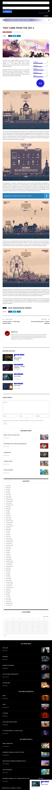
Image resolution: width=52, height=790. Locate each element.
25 (13, 631)
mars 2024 (8, 536)
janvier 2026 (8, 497)
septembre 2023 (9, 545)
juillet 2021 (8, 591)
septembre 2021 (9, 587)
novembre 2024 (9, 522)
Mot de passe (26, 5)
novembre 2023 (9, 541)
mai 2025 (8, 512)
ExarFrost (14, 332)
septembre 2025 (9, 504)
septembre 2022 (9, 566)
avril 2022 (8, 575)
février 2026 (8, 496)
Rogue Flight (17, 385)
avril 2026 (8, 492)
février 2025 (8, 517)
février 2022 (8, 578)
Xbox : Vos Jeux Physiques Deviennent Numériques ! (18, 359)
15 (38, 626)
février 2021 (8, 599)
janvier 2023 (8, 559)
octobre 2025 (9, 503)
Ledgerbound (7, 452)
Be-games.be (13, 788)
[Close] (31, 778)
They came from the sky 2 (19, 307)
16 (45, 626)
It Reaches (5, 713)
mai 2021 (8, 594)
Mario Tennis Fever (8, 743)
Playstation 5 (20, 383)
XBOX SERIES (28, 307)
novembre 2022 (9, 562)
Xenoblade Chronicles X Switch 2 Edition (13, 752)
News (15, 354)
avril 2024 (8, 534)
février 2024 (8, 538)
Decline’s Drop (6, 682)
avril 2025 (8, 513)
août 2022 (8, 568)
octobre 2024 (9, 524)
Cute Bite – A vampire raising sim (19, 367)
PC (18, 354)
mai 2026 (8, 490)
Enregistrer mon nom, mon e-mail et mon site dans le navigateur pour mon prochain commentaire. (23, 420)
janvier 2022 (8, 580)
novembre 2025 (9, 501)
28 (32, 631)
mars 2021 (8, 598)
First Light (5, 647)
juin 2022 (8, 571)
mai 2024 (8, 533)
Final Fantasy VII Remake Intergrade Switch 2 (14, 761)
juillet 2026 (8, 487)
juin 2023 (8, 550)
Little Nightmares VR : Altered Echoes (13, 730)
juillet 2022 (8, 569)
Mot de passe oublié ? (44, 12)
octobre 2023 (9, 543)
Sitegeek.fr (18, 788)
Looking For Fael (8, 461)
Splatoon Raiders (8, 470)
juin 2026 (8, 489)
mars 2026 (8, 494)
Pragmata (5, 656)
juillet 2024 (8, 529)
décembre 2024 (9, 520)
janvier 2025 (8, 519)
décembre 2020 (9, 603)
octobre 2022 (9, 564)
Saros (4, 695)
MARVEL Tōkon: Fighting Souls (12, 435)
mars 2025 (8, 515)
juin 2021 (8, 592)
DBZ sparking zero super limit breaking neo (15, 443)
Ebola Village (17, 376)
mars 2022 (8, 576)
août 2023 (8, 547)
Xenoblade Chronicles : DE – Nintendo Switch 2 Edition (17, 778)
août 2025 (8, 506)
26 (19, 631)
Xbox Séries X (9, 32)
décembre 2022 (9, 561)
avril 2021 (8, 596)
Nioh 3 (4, 704)
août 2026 (8, 485)
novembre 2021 (9, 583)
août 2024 (8, 527)
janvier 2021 (8, 601)
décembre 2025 (9, 499)
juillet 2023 (8, 548)
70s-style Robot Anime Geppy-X (11, 674)
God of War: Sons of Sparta (10, 722)
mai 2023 (8, 552)
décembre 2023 (9, 540)
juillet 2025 (8, 508)
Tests (4, 32)
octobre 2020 (9, 605)
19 (19, 628)
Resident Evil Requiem (8, 665)
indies (10, 307)
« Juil (5, 635)
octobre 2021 (9, 585)
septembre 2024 (9, 526)
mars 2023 (8, 555)
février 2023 (8, 557)
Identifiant (26, 0)
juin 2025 (8, 510)
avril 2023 (8, 554)
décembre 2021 (9, 582)
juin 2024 (8, 531)
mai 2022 (8, 573)
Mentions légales (6, 788)
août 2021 (8, 589)
